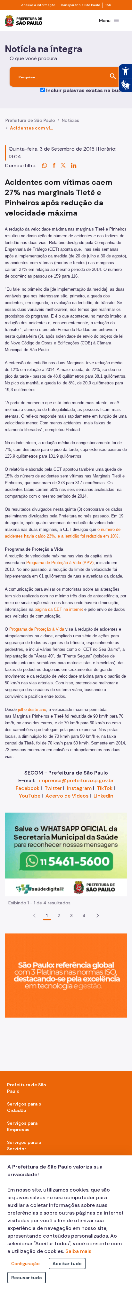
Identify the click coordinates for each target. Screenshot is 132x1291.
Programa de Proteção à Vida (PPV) (60, 562)
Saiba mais (78, 1251)
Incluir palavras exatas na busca (86, 90)
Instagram (79, 788)
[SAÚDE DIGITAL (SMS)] (66, 854)
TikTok (104, 788)
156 (108, 5)
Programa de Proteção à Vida (36, 629)
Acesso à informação (38, 5)
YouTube (29, 795)
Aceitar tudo (67, 1263)
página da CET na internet (59, 609)
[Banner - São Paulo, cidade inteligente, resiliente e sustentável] (66, 975)
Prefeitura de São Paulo (30, 120)
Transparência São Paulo (80, 5)
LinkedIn (103, 795)
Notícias (70, 120)
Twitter (53, 788)
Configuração (25, 1263)
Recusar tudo (26, 1277)
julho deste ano (32, 709)
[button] (97, 915)
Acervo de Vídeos (66, 795)
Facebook (27, 788)
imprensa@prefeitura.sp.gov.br (76, 780)
